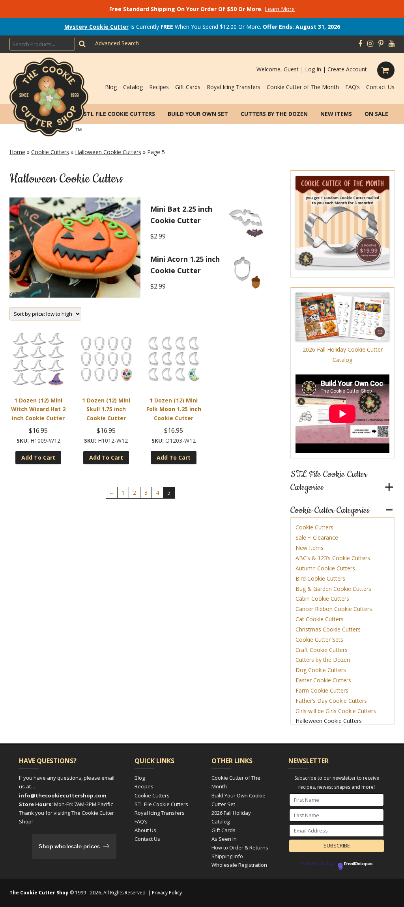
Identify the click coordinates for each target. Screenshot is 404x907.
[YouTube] (392, 43)
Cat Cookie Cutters (320, 619)
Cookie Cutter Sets (319, 639)
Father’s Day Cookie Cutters (331, 700)
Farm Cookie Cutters (322, 690)
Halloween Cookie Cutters (108, 152)
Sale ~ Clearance (317, 537)
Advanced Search (117, 43)
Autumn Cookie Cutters (325, 568)
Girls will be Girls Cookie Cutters (336, 711)
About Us (145, 830)
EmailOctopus (358, 864)
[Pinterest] (380, 43)
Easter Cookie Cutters (323, 680)
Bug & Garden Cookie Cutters (333, 588)
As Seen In (224, 838)
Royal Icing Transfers (233, 87)
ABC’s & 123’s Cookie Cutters (333, 558)
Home (17, 152)
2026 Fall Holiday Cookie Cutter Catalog (343, 354)
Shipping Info (227, 856)
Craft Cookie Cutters (322, 650)
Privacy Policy (167, 892)
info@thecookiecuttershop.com (62, 795)
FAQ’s (352, 87)
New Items (336, 113)
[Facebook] (360, 43)
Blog (111, 87)
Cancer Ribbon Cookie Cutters (334, 609)
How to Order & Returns (239, 847)
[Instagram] (370, 43)
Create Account (347, 69)
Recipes (159, 87)
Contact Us (380, 87)
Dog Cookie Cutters (321, 670)
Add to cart (38, 457)
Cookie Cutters (50, 152)
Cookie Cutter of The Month (303, 87)
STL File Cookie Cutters (119, 113)
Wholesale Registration (239, 864)
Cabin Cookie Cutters (322, 598)
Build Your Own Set (198, 113)
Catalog (133, 87)
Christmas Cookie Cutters (328, 629)
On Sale (376, 113)
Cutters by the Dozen (274, 113)
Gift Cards (187, 87)
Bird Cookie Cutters (320, 578)
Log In (313, 69)
